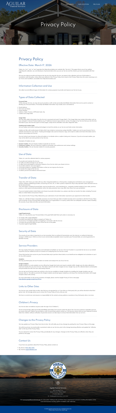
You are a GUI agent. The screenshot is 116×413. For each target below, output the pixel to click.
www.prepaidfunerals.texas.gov (32, 399)
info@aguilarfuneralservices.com (59, 396)
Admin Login (64, 410)
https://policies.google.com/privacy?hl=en (30, 279)
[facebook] (58, 383)
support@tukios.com (31, 349)
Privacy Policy (52, 410)
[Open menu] (106, 4)
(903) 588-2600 (58, 394)
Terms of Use (58, 410)
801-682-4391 (30, 347)
